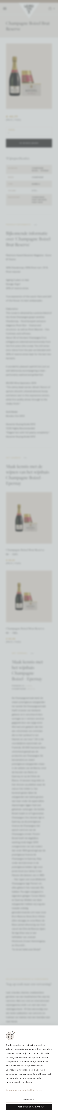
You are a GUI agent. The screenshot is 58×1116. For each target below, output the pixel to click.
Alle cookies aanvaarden (31, 1107)
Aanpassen (29, 1099)
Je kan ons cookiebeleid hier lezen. (24, 1090)
